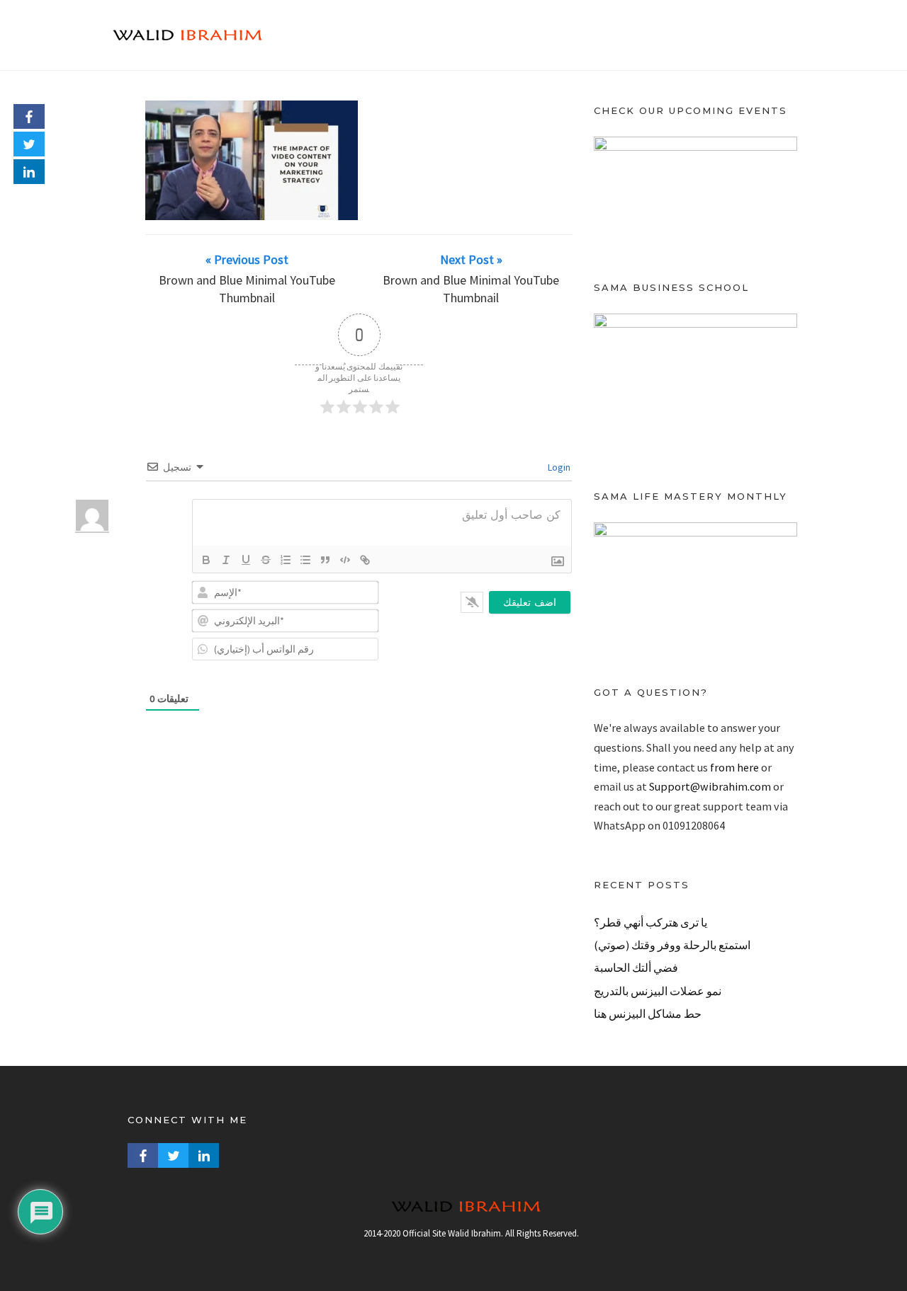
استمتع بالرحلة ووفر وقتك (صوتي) (672, 945)
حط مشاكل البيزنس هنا (648, 1013)
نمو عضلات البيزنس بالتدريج (657, 991)
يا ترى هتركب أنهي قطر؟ (650, 922)
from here (734, 767)
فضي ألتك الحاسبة (636, 967)
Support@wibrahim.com (710, 786)
